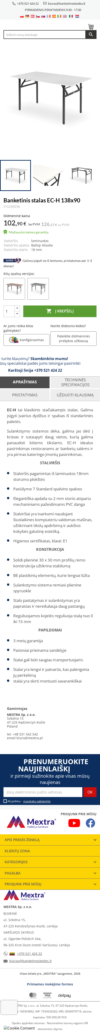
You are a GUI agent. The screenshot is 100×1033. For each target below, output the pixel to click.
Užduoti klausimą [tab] (75, 395)
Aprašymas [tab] (25, 382)
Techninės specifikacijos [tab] (75, 382)
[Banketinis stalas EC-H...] (14, 288)
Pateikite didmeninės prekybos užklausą (73, 338)
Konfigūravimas (32, 340)
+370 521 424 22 (28, 3)
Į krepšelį (60, 311)
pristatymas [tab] (24, 395)
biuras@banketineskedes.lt (66, 3)
